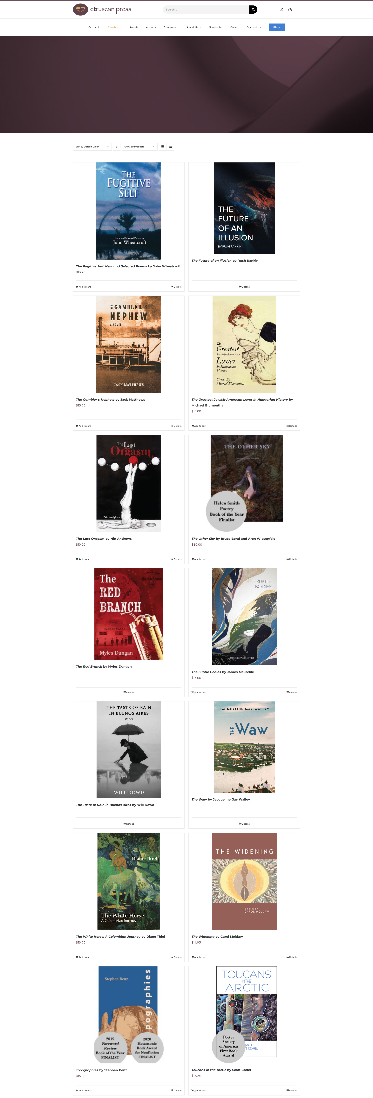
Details (177, 286)
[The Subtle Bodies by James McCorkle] (244, 616)
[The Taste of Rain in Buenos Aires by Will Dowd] (128, 749)
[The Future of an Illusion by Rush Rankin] (244, 208)
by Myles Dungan (104, 666)
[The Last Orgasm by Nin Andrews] (128, 483)
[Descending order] (116, 147)
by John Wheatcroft (128, 266)
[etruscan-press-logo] (102, 5)
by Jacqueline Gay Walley (221, 799)
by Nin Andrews (104, 539)
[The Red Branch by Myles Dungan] (128, 614)
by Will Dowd (115, 805)
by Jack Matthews (110, 399)
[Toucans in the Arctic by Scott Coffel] (244, 1014)
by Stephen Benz (101, 1070)
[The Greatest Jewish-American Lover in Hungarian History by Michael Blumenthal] (244, 344)
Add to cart (85, 286)
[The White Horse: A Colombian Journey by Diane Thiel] (128, 881)
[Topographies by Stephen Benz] (128, 1014)
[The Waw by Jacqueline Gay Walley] (244, 747)
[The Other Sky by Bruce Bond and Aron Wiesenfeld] (244, 483)
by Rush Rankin (225, 261)
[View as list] (170, 146)
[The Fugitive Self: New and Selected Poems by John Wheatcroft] (128, 211)
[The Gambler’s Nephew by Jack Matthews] (128, 344)
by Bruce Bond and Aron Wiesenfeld (233, 539)
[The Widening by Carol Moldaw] (244, 881)
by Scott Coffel (221, 1070)
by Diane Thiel (120, 936)
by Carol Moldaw (217, 936)
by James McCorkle (223, 672)
